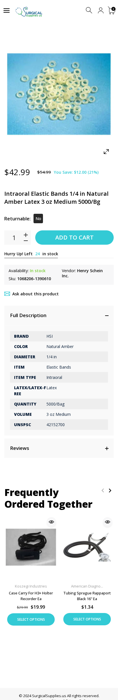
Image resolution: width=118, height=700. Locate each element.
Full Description (28, 315)
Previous (103, 490)
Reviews (19, 448)
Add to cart (74, 237)
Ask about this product (35, 293)
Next (110, 490)
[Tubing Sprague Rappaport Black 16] (87, 547)
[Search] (89, 10)
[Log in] (100, 10)
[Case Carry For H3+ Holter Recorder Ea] (31, 547)
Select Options (31, 619)
